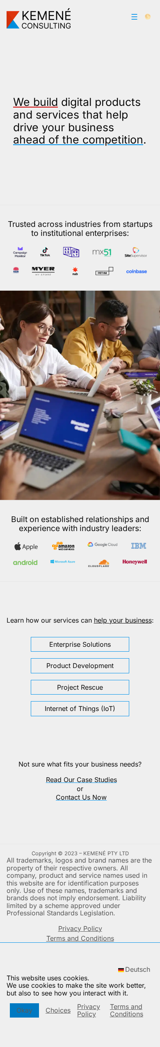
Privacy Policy (88, 1010)
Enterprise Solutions (80, 644)
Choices (58, 1010)
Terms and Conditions (126, 1010)
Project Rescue (80, 687)
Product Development (80, 665)
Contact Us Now (81, 797)
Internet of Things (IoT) (80, 708)
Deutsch (137, 969)
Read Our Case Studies (81, 780)
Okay (24, 1010)
